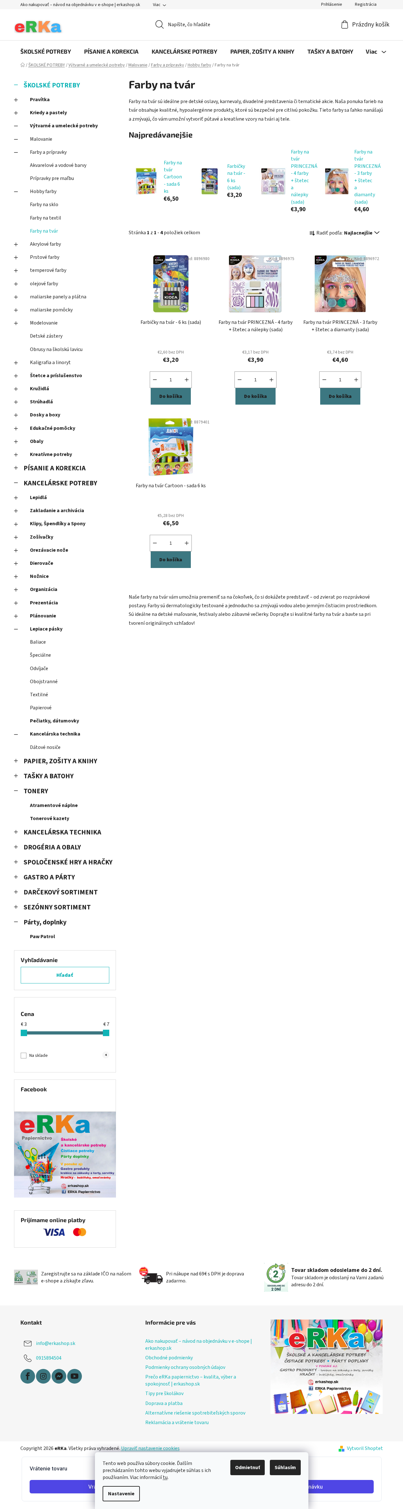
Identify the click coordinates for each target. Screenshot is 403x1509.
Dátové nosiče (45, 747)
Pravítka (40, 99)
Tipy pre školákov (164, 1393)
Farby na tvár (44, 231)
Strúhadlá (41, 401)
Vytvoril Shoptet (365, 1448)
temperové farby (48, 270)
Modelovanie (44, 322)
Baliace (38, 642)
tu (165, 1477)
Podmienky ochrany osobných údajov (185, 1367)
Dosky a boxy (45, 414)
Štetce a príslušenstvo (56, 375)
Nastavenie (121, 1493)
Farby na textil (45, 217)
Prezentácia (44, 602)
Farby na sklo (44, 204)
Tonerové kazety (49, 818)
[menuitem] (45, 51)
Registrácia (366, 4)
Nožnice (39, 576)
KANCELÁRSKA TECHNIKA (62, 832)
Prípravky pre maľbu (52, 178)
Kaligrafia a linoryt (50, 362)
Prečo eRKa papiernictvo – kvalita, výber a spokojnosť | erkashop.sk (190, 1380)
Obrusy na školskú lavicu (56, 349)
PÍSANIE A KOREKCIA (55, 468)
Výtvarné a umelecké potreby (64, 125)
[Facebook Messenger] (59, 1376)
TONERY (36, 791)
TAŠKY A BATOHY (49, 776)
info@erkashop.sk (55, 1343)
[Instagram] (43, 1376)
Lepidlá (38, 497)
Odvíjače (39, 668)
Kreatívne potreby (51, 454)
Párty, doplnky (45, 922)
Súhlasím (285, 1467)
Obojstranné (44, 681)
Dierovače (41, 563)
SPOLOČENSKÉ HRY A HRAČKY (68, 862)
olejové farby (44, 283)
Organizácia (43, 589)
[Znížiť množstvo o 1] (155, 380)
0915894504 (48, 1357)
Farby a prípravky (48, 152)
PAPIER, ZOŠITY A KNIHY (60, 761)
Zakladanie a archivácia (57, 510)
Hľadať (64, 975)
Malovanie (41, 139)
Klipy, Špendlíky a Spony (57, 523)
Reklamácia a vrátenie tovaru (177, 1422)
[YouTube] (74, 1376)
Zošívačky (41, 537)
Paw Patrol (42, 936)
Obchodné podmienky (169, 1357)
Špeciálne (40, 655)
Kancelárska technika (55, 733)
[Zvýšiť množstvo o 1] (186, 380)
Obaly (36, 441)
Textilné (39, 694)
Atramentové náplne (54, 805)
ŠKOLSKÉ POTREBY (52, 85)
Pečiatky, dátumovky (54, 720)
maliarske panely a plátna (58, 296)
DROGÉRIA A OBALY (52, 847)
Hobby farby (43, 191)
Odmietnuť (247, 1467)
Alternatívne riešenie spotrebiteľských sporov (195, 1412)
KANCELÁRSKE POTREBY (60, 483)
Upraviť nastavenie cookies (150, 1448)
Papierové (41, 707)
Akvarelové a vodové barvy (58, 165)
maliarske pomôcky (51, 309)
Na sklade (67, 1055)
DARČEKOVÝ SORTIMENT (61, 892)
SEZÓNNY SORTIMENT (57, 907)
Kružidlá (39, 388)
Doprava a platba (164, 1403)
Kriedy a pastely (48, 112)
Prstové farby (44, 257)
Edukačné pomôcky (52, 428)
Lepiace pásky (46, 628)
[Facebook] (27, 1376)
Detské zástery (46, 336)
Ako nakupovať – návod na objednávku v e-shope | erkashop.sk (80, 5)
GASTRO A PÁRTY (49, 877)
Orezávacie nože (49, 550)
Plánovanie (43, 615)
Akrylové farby (45, 244)
